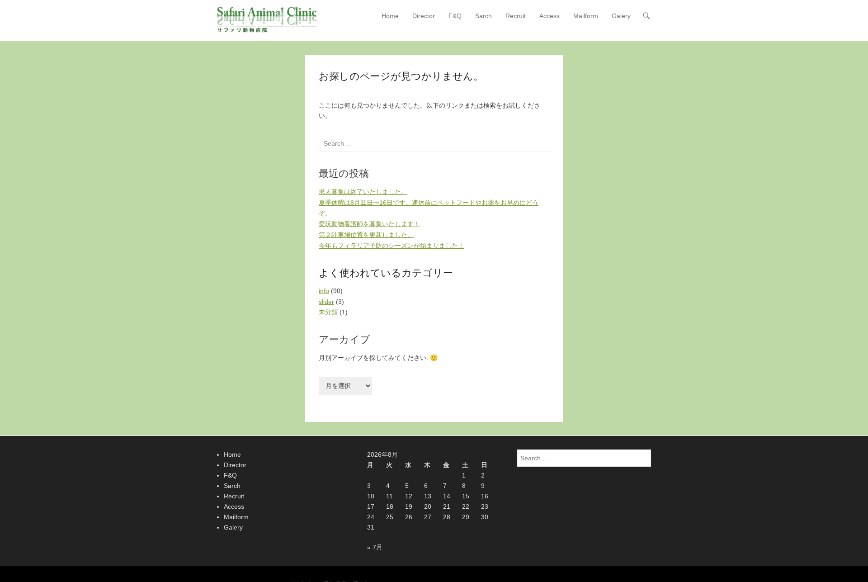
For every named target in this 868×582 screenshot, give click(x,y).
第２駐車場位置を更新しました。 (366, 234)
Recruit (515, 15)
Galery (621, 15)
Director (423, 15)
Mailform (585, 15)
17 (370, 506)
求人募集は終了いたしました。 (363, 191)
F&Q (455, 15)
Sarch (483, 15)
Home (390, 15)
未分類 (328, 312)
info (324, 290)
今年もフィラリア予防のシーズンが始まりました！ (391, 245)
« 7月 (374, 547)
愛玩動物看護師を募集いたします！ (369, 223)
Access (549, 15)
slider (326, 301)
